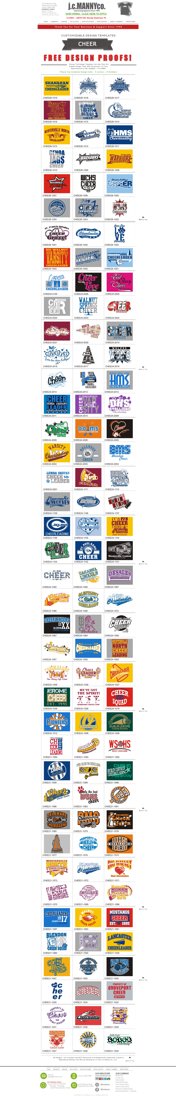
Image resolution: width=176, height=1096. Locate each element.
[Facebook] (97, 1090)
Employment (120, 1080)
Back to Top (143, 220)
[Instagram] (97, 1085)
